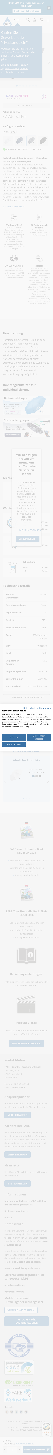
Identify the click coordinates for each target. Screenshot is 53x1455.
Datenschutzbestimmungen (37, 708)
